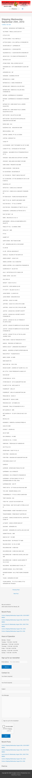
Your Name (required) (7, 676)
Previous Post (16, 589)
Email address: (5, 661)
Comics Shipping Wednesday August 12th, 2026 (14, 628)
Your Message (5, 695)
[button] (14, 9)
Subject (3, 689)
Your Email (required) (7, 682)
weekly (4, 24)
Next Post (16, 593)
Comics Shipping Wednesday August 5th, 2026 (13, 631)
